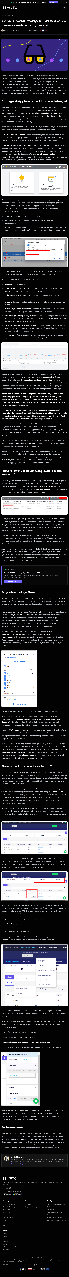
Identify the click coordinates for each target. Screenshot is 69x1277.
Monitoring (6, 1215)
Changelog (6, 1236)
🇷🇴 (46, 30)
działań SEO (21, 1139)
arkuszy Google (28, 755)
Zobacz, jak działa (12, 581)
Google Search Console (54, 1217)
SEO (12, 16)
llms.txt (5, 1244)
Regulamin (6, 1250)
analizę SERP (58, 792)
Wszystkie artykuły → (18, 1164)
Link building (50, 1209)
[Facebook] (4, 1188)
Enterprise (28, 1204)
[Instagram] (7, 1188)
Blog (6, 16)
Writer (5, 1220)
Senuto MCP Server (9, 1223)
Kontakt (5, 1242)
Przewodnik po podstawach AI (56, 1204)
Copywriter (50, 1223)
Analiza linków (7, 1212)
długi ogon (14, 924)
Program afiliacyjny (31, 1207)
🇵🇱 (43, 30)
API (4, 1226)
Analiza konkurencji (53, 1207)
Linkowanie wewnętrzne (54, 1212)
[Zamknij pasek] (67, 2)
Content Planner (8, 1217)
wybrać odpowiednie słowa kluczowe (46, 113)
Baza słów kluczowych (10, 1207)
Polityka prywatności (9, 1247)
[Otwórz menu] (64, 7)
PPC (45, 110)
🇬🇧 (40, 30)
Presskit (5, 1239)
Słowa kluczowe (52, 1215)
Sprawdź (52, 2)
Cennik (5, 1233)
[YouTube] (13, 1188)
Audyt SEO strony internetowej (56, 1220)
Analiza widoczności (9, 1204)
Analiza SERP (6, 1209)
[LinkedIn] (10, 1188)
